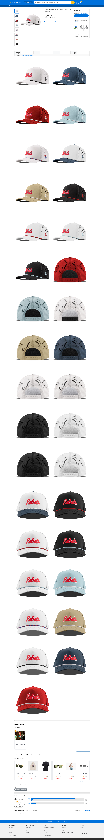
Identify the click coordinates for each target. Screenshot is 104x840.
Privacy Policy (64, 829)
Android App (82, 829)
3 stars (29, 800)
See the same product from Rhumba (83, 751)
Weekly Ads (66, 821)
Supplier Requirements (12, 835)
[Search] (73, 2)
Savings (22, 5)
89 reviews (52, 12)
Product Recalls (46, 833)
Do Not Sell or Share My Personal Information (69, 833)
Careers (47, 5)
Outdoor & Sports (20, 7)
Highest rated (28, 810)
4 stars (29, 799)
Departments (13, 5)
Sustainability (11, 833)
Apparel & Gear (25, 7)
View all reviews (18, 806)
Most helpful (35, 810)
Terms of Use (64, 827)
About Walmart (11, 827)
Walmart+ (28, 832)
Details (82, 34)
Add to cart (81, 15)
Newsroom (10, 830)
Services (18, 5)
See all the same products (85, 781)
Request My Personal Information (67, 832)
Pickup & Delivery (36, 5)
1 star (29, 803)
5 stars (29, 798)
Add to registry (85, 36)
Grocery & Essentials (28, 5)
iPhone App (81, 827)
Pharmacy (42, 5)
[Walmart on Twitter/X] (82, 833)
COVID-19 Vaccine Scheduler (49, 827)
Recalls (45, 830)
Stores (27, 829)
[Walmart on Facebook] (80, 833)
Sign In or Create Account (41, 821)
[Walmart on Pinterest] (86, 833)
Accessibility (46, 832)
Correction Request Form (20, 789)
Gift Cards (28, 833)
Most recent (21, 810)
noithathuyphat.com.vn (56, 21)
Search (87, 810)
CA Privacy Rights (65, 830)
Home (15, 7)
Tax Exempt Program (47, 835)
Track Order (59, 821)
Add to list (77, 36)
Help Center (51, 821)
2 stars (29, 802)
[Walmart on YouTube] (84, 833)
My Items (51, 5)
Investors (10, 832)
